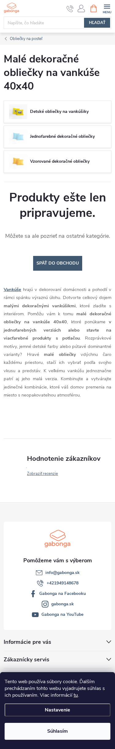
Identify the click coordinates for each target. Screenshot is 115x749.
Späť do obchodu (57, 263)
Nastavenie (57, 710)
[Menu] (107, 8)
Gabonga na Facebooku (62, 593)
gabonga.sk (62, 604)
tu (76, 695)
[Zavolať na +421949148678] (70, 9)
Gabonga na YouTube (62, 614)
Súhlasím (57, 731)
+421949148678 (63, 583)
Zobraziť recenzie (42, 473)
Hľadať (97, 23)
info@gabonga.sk (62, 573)
